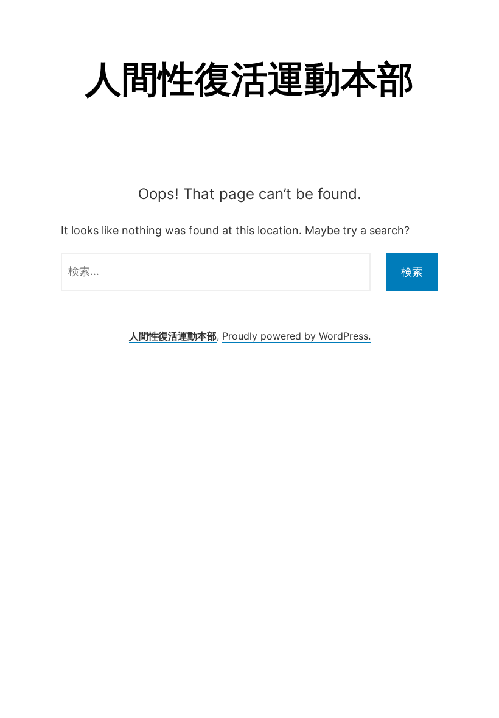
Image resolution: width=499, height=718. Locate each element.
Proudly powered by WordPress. (296, 336)
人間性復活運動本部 (249, 78)
